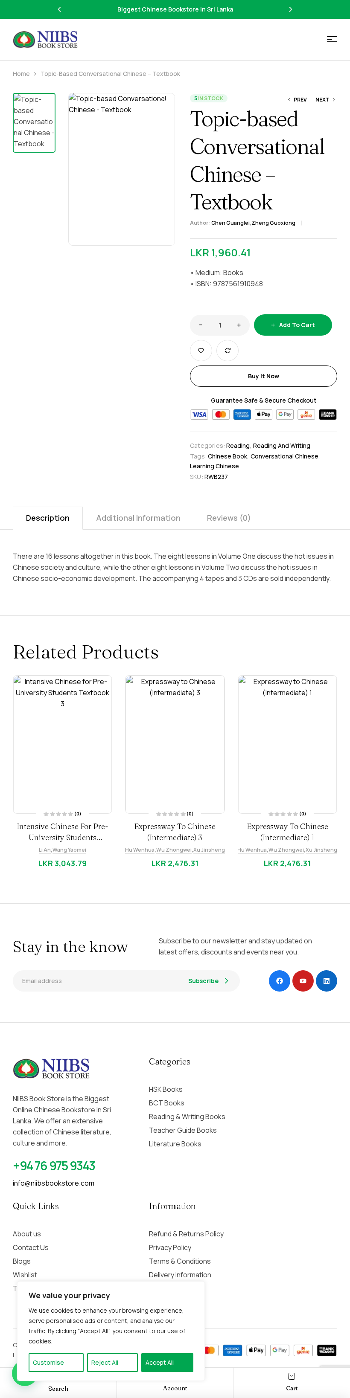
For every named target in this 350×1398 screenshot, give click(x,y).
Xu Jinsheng (209, 849)
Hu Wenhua (140, 849)
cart (292, 1388)
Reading (238, 445)
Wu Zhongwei (174, 849)
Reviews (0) (229, 518)
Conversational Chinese (284, 456)
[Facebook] (279, 981)
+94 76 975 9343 (54, 1165)
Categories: (207, 445)
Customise (48, 1362)
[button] (59, 9)
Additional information (138, 518)
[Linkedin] (326, 981)
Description (48, 518)
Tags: (198, 456)
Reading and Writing (281, 445)
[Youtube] (303, 981)
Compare (227, 350)
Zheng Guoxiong (273, 222)
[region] (111, 1331)
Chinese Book (227, 456)
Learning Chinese (214, 466)
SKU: (196, 477)
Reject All (104, 1362)
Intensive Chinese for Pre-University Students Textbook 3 (62, 837)
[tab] (48, 518)
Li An (45, 849)
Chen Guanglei (230, 222)
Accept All (160, 1362)
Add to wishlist (201, 350)
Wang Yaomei (69, 849)
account (175, 1388)
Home (21, 74)
